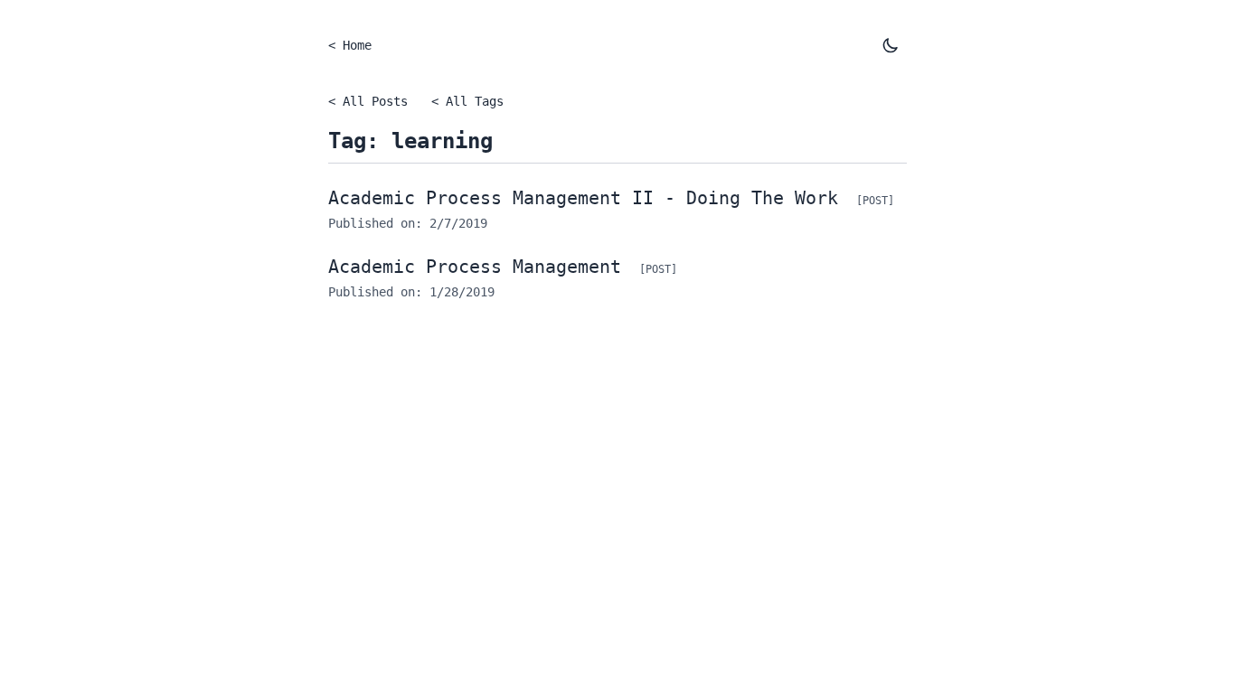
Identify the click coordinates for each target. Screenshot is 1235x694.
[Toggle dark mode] (890, 45)
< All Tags (467, 101)
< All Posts (368, 101)
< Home (350, 45)
